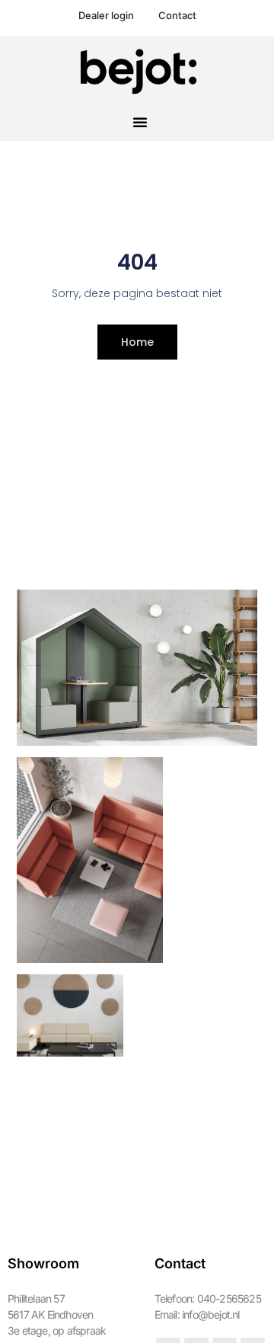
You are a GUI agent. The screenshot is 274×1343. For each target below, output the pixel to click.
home (137, 342)
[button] (140, 121)
